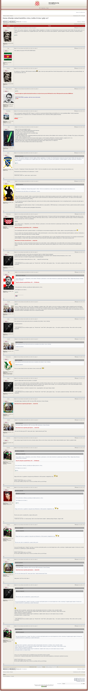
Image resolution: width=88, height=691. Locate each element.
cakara (8, 398)
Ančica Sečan (51, 685)
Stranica (78, 21)
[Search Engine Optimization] (44, 686)
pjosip (8, 152)
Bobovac (8, 487)
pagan (8, 252)
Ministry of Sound (9, 88)
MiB (8, 272)
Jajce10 (8, 301)
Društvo (8, 15)
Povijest (11, 15)
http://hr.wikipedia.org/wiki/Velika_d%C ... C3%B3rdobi (26, 227)
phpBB (39, 684)
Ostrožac (8, 27)
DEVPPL (42, 685)
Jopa (8, 48)
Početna (4, 15)
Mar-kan (8, 181)
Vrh (3, 45)
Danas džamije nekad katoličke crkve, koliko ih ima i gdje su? (26, 18)
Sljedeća (83, 21)
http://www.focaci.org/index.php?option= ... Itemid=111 (26, 403)
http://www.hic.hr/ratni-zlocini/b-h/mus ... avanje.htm (26, 240)
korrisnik (8, 447)
